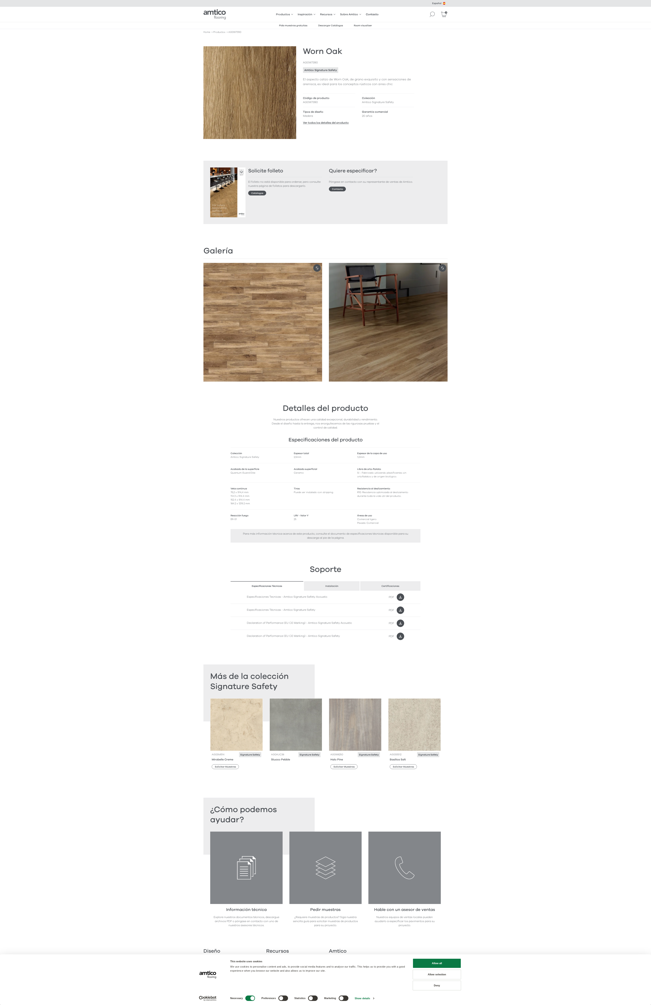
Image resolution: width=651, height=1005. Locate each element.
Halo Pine (336, 759)
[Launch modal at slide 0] (317, 268)
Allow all (437, 963)
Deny (437, 985)
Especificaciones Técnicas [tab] (267, 586)
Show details (362, 998)
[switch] (283, 998)
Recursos (326, 14)
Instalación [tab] (331, 586)
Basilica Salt (398, 759)
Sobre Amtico (349, 14)
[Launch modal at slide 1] (442, 268)
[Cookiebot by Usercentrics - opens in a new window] (208, 998)
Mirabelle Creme (222, 759)
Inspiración (305, 14)
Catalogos (257, 193)
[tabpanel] (325, 617)
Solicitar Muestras (225, 766)
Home (206, 32)
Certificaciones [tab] (390, 586)
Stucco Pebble (280, 759)
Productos (283, 14)
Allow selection (437, 974)
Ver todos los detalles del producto (326, 123)
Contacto (372, 14)
